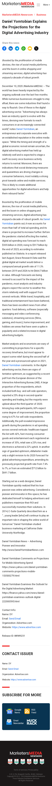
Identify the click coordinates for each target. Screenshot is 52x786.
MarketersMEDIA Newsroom (17, 14)
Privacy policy (33, 770)
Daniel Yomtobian (25, 129)
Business (41, 14)
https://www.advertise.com (26, 627)
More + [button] (46, 4)
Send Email (15, 618)
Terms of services (20, 770)
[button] (38, 5)
